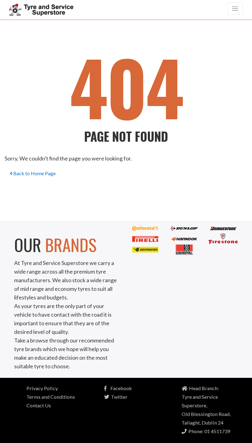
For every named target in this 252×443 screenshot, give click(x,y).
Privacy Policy (42, 388)
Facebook (119, 388)
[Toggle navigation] (235, 8)
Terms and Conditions (50, 397)
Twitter (118, 397)
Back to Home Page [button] (34, 173)
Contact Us (38, 405)
